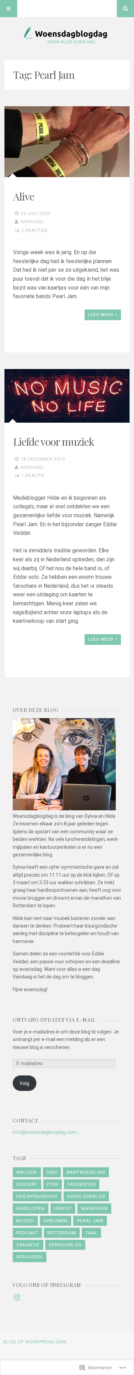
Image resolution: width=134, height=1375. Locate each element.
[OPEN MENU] (8, 8)
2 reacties (34, 230)
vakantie (28, 1244)
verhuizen (29, 1256)
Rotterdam (61, 1232)
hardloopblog (86, 1196)
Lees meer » (102, 314)
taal (92, 1232)
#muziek (26, 1172)
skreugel (32, 221)
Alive (23, 196)
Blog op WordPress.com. (35, 1341)
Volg (24, 1083)
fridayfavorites (37, 1196)
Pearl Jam (90, 1220)
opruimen (55, 1220)
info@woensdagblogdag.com (45, 1132)
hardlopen (30, 1208)
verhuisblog (65, 1244)
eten (52, 1184)
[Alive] (67, 141)
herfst (63, 1208)
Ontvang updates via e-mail (54, 1020)
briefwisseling (86, 1172)
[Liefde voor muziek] (67, 395)
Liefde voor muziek (53, 441)
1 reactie (33, 475)
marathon (94, 1208)
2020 (51, 1172)
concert (26, 1184)
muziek (25, 1220)
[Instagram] (17, 1297)
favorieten (82, 1184)
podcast (27, 1232)
